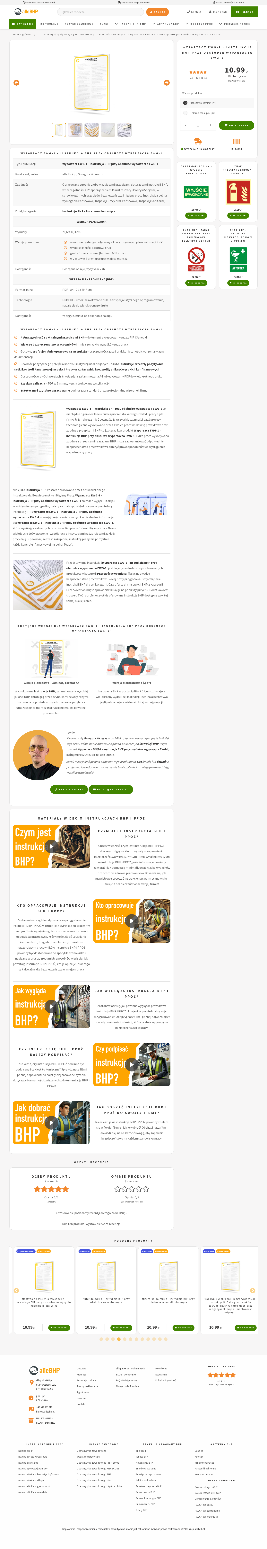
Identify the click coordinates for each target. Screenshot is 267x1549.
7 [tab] (136, 1339)
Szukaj (159, 12)
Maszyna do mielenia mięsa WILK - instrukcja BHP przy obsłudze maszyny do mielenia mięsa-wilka (40, 1302)
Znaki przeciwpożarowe (148, 1474)
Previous (15, 1290)
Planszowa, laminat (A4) (203, 103)
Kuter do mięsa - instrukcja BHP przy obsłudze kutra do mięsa (102, 1300)
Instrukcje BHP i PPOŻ (44, 1444)
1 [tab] (101, 1339)
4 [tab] (119, 1339)
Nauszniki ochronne (205, 1468)
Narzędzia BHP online (127, 1386)
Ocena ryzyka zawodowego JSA (94, 1480)
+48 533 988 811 (70, 789)
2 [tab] (107, 1339)
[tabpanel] (40, 1290)
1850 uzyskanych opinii (221, 1384)
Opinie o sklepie (221, 1366)
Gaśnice (199, 1450)
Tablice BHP (142, 1456)
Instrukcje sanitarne (28, 1462)
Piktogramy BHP (144, 1462)
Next (252, 1290)
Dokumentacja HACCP (206, 1487)
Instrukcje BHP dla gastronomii (34, 1486)
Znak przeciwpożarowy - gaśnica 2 (238, 170)
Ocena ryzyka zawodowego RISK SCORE (98, 1468)
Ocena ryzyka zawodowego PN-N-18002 (98, 1462)
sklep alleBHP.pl (197, 1528)
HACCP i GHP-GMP (221, 1480)
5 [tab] (125, 1339)
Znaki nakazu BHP (145, 1504)
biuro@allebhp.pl (112, 789)
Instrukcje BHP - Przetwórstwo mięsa (88, 211)
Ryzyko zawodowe (79, 24)
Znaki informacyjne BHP (148, 1498)
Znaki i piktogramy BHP (162, 1444)
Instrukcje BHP (25, 1450)
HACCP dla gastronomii (207, 1510)
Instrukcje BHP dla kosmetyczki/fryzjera (38, 1474)
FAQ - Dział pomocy (126, 1380)
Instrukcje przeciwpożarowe (32, 1456)
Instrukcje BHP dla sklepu (31, 1480)
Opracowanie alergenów (208, 1498)
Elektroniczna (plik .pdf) (203, 113)
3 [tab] (113, 1339)
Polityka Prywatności (166, 1380)
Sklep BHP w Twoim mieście (130, 1368)
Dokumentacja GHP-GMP (208, 1492)
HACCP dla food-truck (206, 1516)
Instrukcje (49, 24)
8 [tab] (142, 1339)
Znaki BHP (141, 1450)
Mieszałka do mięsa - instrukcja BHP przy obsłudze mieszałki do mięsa (164, 1300)
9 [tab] (148, 1339)
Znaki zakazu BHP (145, 1492)
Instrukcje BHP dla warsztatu (32, 1492)
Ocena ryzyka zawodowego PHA (94, 1474)
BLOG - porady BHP (126, 1374)
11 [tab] (160, 1339)
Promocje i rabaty (86, 1380)
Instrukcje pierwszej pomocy (32, 1468)
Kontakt (81, 1404)
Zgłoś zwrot (83, 1392)
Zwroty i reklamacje (87, 1386)
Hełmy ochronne (203, 1474)
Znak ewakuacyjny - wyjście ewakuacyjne (196, 170)
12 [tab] (166, 1339)
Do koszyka (238, 125)
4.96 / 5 (222, 1381)
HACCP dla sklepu (204, 1504)
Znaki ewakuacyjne (146, 1468)
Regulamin (161, 1374)
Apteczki (199, 1456)
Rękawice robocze (204, 1462)
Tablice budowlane (146, 1480)
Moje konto (161, 1368)
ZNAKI (104, 24)
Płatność (81, 1374)
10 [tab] (154, 1339)
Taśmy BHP (141, 1510)
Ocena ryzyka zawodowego (91, 1450)
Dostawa (81, 1368)
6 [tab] (131, 1339)
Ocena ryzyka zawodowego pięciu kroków (99, 1486)
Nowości (81, 1398)
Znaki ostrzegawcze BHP (149, 1486)
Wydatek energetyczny (88, 1456)
